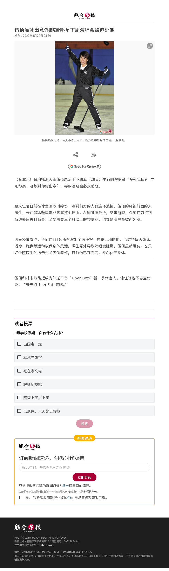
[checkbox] (21, 497)
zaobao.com (45, 545)
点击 (65, 485)
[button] (69, 498)
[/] (84, 16)
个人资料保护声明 (86, 491)
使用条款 (68, 491)
